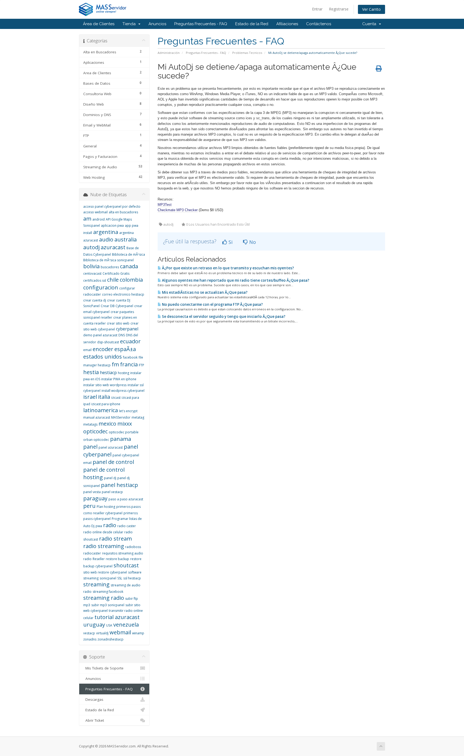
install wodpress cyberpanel (123, 390)
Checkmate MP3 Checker (178, 210)
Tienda (130, 23)
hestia (91, 372)
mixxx (124, 423)
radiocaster (92, 553)
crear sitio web (118, 323)
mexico (107, 423)
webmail (120, 632)
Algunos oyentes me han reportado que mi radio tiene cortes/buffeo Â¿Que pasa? (235, 280)
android (98, 219)
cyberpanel (127, 329)
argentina (105, 232)
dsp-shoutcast (108, 342)
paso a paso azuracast (125, 499)
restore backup (117, 559)
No (252, 242)
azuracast (113, 247)
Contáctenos (318, 23)
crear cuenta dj (94, 300)
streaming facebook (108, 591)
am (87, 218)
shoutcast (126, 565)
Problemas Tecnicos (247, 53)
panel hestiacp (119, 485)
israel (90, 396)
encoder (103, 349)
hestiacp (108, 372)
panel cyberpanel (110, 450)
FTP (141, 365)
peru (89, 505)
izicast (116, 397)
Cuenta (370, 23)
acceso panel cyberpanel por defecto (111, 206)
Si (230, 242)
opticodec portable (124, 432)
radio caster (126, 526)
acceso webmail (95, 212)
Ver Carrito (371, 9)
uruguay (94, 624)
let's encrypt (128, 411)
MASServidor (120, 417)
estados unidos (102, 356)
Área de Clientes (98, 23)
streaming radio (103, 597)
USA (109, 625)
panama (120, 438)
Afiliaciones (287, 23)
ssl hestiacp (132, 578)
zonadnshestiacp (110, 639)
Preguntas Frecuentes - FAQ (200, 23)
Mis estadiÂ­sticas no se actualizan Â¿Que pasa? (204, 292)
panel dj (110, 478)
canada (129, 266)
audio (106, 239)
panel (90, 446)
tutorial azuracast (117, 617)
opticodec (95, 431)
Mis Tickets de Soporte (103, 668)
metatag (138, 417)
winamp (138, 633)
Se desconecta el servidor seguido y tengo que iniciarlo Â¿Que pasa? (223, 316)
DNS (121, 335)
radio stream (115, 538)
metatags (90, 424)
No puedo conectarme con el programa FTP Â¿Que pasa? (212, 304)
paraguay (95, 498)
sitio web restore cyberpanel (105, 572)
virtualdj (102, 633)
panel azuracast (111, 447)
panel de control (113, 461)
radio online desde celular (103, 532)
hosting (123, 373)
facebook (130, 357)
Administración (169, 53)
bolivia (91, 266)
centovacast (92, 273)
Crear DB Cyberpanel (117, 306)
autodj (91, 247)
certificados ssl (94, 280)
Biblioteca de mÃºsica (128, 254)
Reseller (99, 559)
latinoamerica (100, 410)
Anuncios (157, 23)
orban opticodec (96, 439)
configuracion (100, 287)
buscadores (110, 267)
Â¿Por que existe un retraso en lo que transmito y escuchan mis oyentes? (227, 268)
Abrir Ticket (93, 720)
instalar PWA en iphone (118, 379)
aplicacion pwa (112, 225)
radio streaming (103, 546)
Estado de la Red (251, 23)
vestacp (89, 633)
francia (129, 364)
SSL (119, 578)
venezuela (126, 624)
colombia (131, 279)
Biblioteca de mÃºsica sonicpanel (108, 260)
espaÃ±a (125, 349)
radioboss (133, 547)
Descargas (93, 699)
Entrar (317, 9)
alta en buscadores (123, 212)
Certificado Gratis (116, 273)
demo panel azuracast (100, 335)
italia (104, 396)
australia (125, 239)
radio (109, 525)
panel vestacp (112, 492)
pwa (99, 526)
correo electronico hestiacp (123, 294)
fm (115, 364)
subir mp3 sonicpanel (107, 605)
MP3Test (165, 205)
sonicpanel (108, 578)
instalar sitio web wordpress (104, 385)
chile (113, 279)
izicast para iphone (105, 404)
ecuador (130, 341)
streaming (96, 584)
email (87, 350)
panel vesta (92, 492)
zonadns (89, 639)
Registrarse (339, 9)
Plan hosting (106, 506)
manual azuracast (96, 417)
